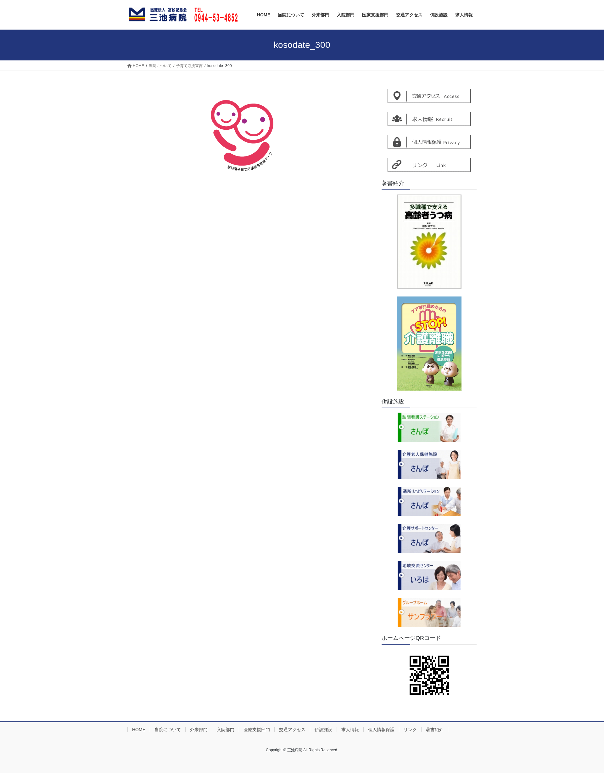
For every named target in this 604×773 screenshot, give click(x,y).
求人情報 (350, 729)
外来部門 (199, 729)
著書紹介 (435, 729)
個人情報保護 (381, 729)
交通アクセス (292, 729)
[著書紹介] (429, 242)
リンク (410, 729)
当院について (167, 729)
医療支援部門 (256, 729)
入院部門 (225, 729)
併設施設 (323, 729)
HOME (138, 729)
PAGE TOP (584, 744)
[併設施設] (429, 427)
